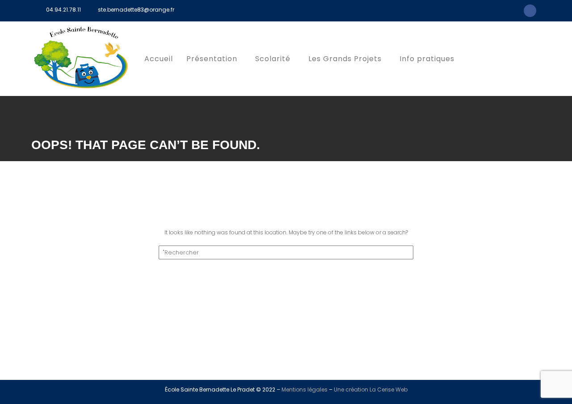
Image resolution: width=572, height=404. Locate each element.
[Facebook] (530, 10)
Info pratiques (427, 59)
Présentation (211, 59)
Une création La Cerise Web (371, 389)
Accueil (158, 59)
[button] (214, 59)
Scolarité (272, 59)
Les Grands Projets (345, 59)
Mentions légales (305, 389)
